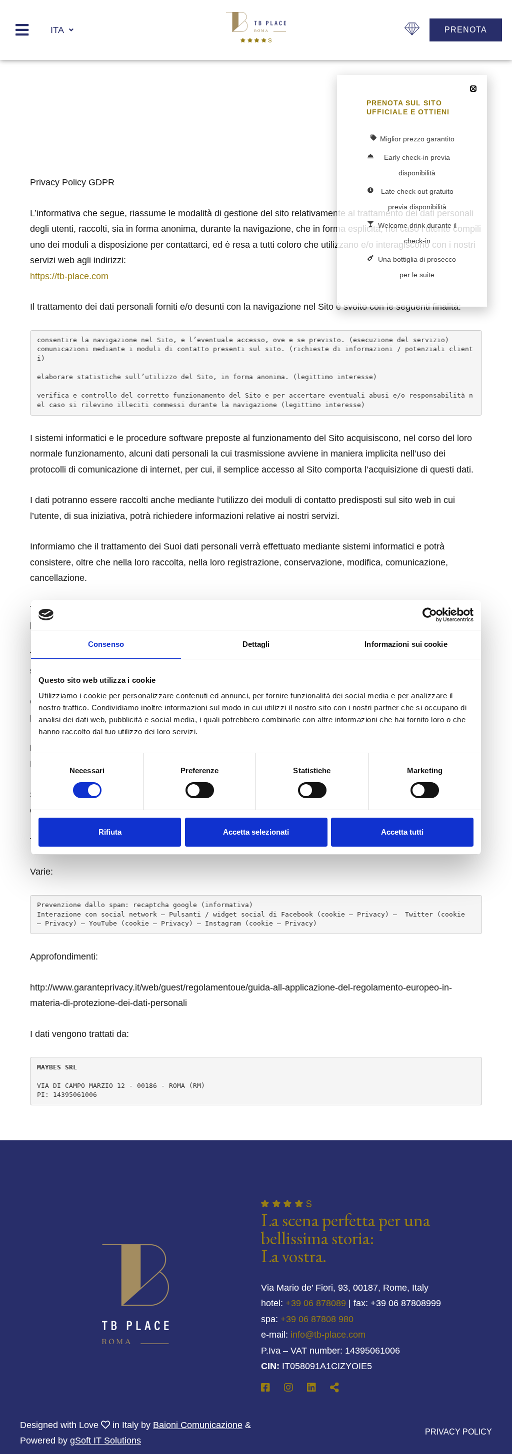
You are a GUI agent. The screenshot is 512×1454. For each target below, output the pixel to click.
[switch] (200, 790)
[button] (473, 88)
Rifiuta (110, 832)
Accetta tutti (402, 832)
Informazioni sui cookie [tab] (405, 644)
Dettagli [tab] (256, 644)
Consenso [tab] (106, 644)
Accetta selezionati (256, 832)
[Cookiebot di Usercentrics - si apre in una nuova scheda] (430, 614)
